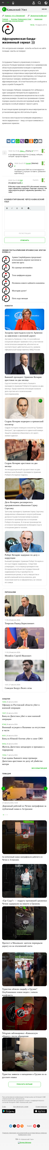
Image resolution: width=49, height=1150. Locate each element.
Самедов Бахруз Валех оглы (18, 687)
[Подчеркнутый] (16, 208)
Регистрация (25, 233)
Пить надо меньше (20, 298)
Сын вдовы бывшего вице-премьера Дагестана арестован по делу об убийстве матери (22, 760)
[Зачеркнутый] (21, 208)
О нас (4, 1107)
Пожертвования (41, 1107)
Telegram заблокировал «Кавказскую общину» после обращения (20, 1035)
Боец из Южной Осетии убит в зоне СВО (22, 738)
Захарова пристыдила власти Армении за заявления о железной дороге (23, 334)
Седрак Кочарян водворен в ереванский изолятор (24, 423)
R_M (21, 180)
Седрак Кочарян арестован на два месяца (21, 465)
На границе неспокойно (22, 267)
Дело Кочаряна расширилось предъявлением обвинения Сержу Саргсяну (21, 505)
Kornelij (28, 163)
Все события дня (39, 768)
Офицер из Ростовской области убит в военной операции (21, 706)
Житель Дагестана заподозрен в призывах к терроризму (23, 748)
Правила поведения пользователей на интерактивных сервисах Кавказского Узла (24, 1134)
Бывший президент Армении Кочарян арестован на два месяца (23, 378)
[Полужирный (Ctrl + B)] (6, 208)
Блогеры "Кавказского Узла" (21, 19)
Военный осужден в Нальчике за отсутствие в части (23, 729)
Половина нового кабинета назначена (28, 283)
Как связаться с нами (20, 1107)
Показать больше (25, 1084)
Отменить (24, 240)
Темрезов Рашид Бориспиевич (19, 623)
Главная (5, 19)
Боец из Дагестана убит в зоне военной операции (21, 717)
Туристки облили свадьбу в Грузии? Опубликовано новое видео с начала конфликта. (20, 992)
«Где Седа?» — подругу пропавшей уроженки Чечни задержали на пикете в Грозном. (24, 902)
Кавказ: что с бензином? (15, 16)
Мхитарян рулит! (19, 290)
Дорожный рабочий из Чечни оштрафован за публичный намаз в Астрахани (24, 807)
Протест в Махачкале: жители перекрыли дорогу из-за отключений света (22, 944)
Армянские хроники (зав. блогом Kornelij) (22, 20)
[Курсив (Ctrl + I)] (11, 208)
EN (8, 2)
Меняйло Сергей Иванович (18, 655)
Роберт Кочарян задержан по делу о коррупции (22, 556)
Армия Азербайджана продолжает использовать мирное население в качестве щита (26, 260)
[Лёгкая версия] (13, 3)
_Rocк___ (22, 151)
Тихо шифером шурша (21, 275)
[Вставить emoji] (28, 208)
